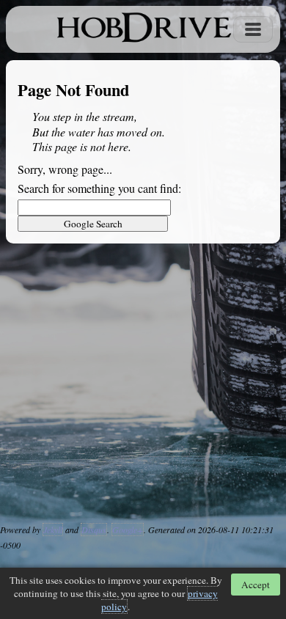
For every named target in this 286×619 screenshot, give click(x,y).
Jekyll (52, 529)
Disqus (93, 529)
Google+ (127, 529)
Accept (255, 584)
